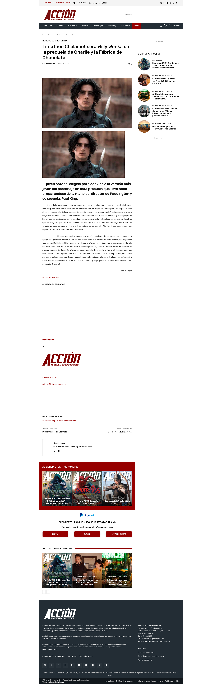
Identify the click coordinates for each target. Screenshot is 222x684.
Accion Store (60, 656)
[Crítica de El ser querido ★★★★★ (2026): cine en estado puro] (87, 570)
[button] (161, 26)
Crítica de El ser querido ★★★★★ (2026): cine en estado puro (87, 582)
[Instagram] (161, 3)
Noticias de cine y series (65, 35)
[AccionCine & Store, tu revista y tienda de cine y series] (59, 14)
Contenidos (57, 495)
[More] (109, 71)
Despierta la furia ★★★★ (120, 432)
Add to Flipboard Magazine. (54, 384)
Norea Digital (72, 656)
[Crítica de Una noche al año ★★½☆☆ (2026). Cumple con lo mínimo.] (117, 570)
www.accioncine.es (49, 649)
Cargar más (158, 138)
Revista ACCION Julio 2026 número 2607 (117, 502)
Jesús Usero (51, 63)
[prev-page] (44, 592)
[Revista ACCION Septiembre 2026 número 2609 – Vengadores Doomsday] (57, 488)
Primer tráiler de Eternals (54, 432)
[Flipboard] (85, 665)
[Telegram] (167, 3)
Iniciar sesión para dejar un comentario (59, 421)
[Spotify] (106, 665)
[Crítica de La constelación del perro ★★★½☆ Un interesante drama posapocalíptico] (144, 111)
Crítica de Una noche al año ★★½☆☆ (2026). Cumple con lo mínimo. (117, 582)
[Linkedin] (164, 3)
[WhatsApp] (173, 3)
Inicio (44, 35)
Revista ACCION (49, 377)
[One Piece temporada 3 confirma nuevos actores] (144, 126)
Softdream (59, 682)
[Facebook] (158, 3)
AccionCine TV (48, 656)
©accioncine (48, 340)
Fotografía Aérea (85, 656)
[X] (170, 3)
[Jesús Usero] (48, 447)
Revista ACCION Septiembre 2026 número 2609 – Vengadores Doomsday (57, 501)
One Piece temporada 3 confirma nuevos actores (164, 127)
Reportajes (51, 35)
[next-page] (48, 592)
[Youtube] (176, 3)
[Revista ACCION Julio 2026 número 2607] (117, 488)
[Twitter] (58, 665)
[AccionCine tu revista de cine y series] (111, 613)
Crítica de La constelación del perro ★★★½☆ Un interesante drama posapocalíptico (164, 112)
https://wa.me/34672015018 (158, 641)
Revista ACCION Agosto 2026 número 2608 (87, 502)
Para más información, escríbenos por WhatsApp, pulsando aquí (87, 527)
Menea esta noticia (50, 277)
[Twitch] (99, 665)
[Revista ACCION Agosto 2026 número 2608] (87, 488)
